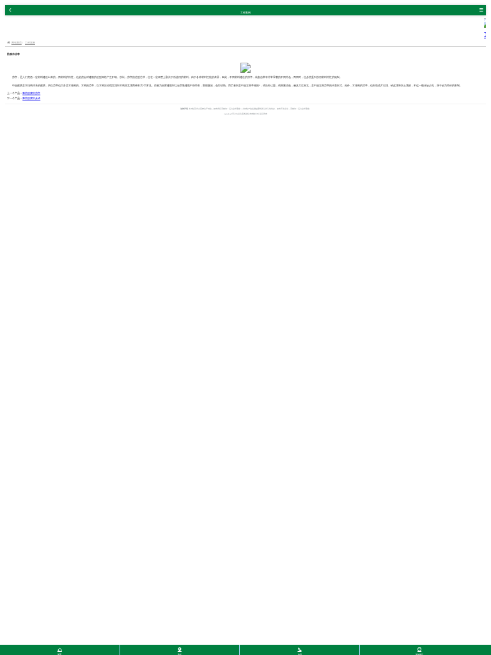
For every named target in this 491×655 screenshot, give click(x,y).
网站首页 (17, 42)
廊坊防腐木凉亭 (31, 93)
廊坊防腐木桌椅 (31, 98)
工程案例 (30, 42)
